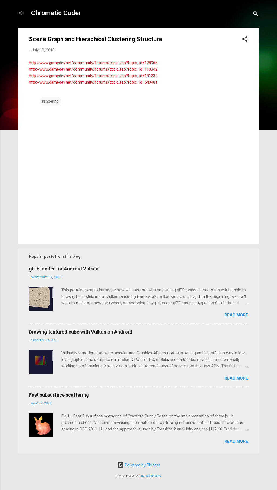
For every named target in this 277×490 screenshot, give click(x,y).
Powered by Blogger (142, 465)
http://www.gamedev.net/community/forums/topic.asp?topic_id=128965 (93, 62)
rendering (50, 101)
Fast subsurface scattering (59, 395)
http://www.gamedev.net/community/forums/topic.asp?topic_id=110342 (93, 69)
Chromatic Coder (56, 13)
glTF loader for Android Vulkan (63, 269)
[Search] (255, 14)
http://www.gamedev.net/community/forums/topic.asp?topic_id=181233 (93, 75)
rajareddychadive (150, 476)
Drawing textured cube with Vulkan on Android (80, 332)
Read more (236, 315)
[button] (245, 40)
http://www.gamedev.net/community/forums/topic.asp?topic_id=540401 (93, 82)
